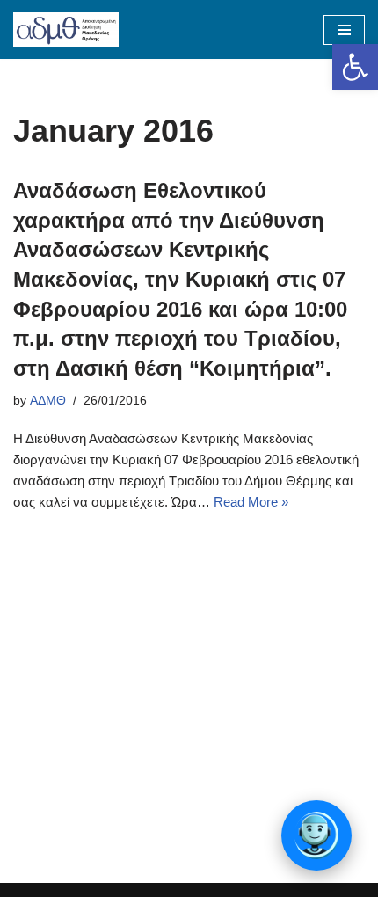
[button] (355, 67)
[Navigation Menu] (344, 30)
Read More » (251, 501)
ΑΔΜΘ (48, 400)
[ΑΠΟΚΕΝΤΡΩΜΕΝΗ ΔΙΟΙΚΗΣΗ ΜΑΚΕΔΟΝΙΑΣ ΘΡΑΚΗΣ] (66, 29)
